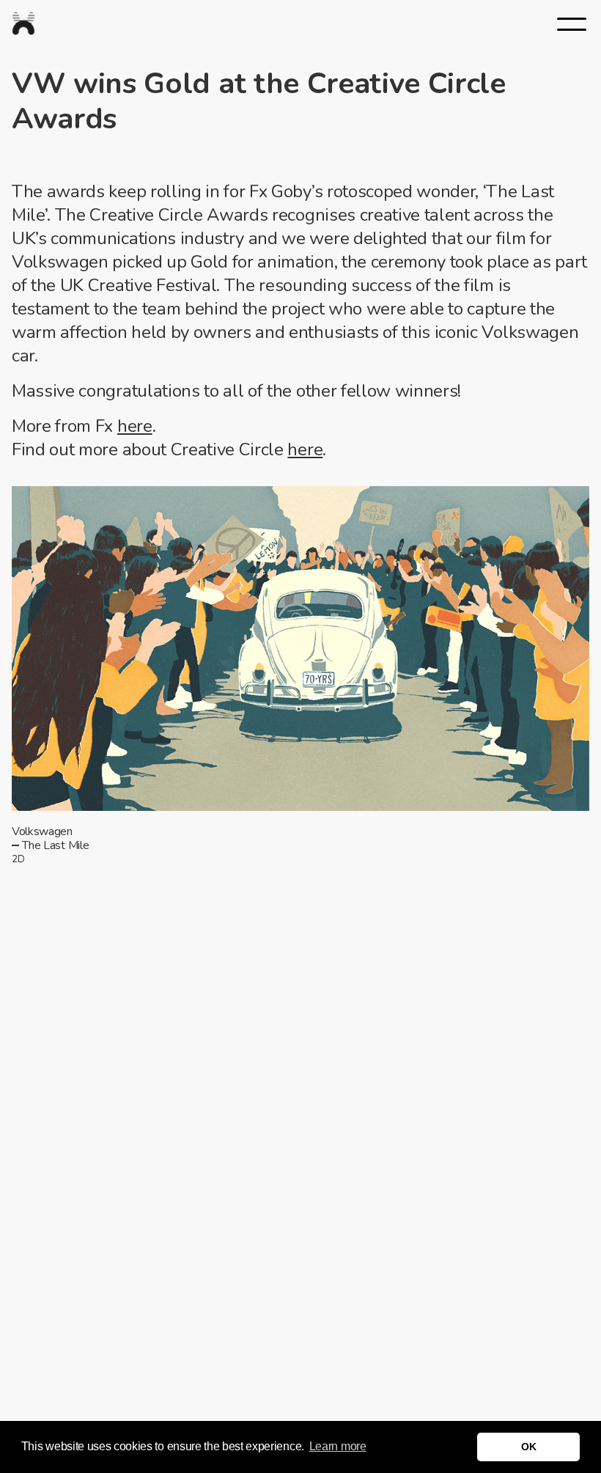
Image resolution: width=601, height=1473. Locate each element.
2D (18, 859)
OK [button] (528, 1446)
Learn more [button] (337, 1446)
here (134, 426)
